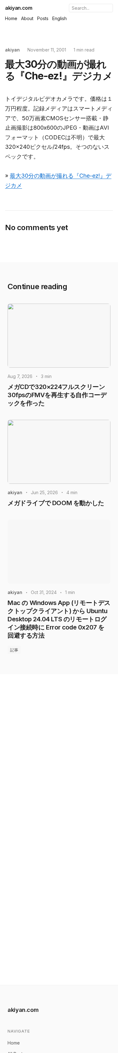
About (27, 18)
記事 (14, 649)
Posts (42, 18)
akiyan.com (18, 8)
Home (11, 18)
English (59, 18)
